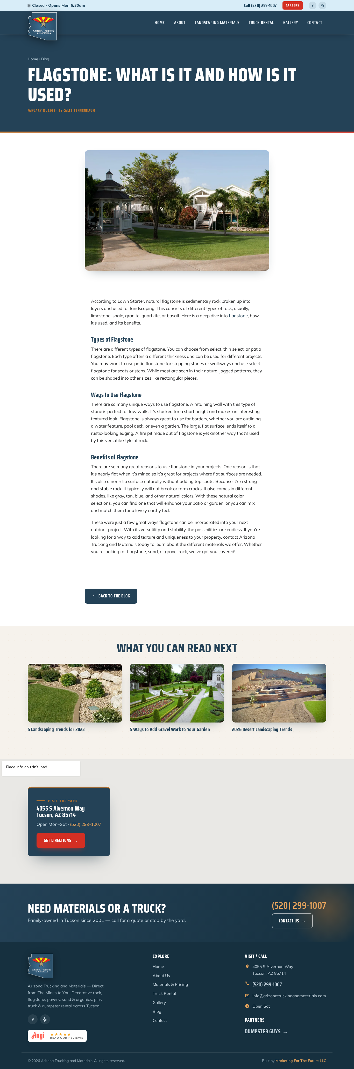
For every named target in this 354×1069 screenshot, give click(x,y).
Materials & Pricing (170, 984)
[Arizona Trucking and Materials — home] (42, 22)
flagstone (238, 315)
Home (160, 22)
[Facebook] (312, 5)
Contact (314, 22)
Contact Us (292, 921)
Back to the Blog (111, 596)
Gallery (290, 22)
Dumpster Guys (266, 1031)
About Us (161, 975)
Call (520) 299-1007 (260, 5)
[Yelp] (322, 5)
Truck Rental (261, 22)
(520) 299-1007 (85, 824)
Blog (45, 58)
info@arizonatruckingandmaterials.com (289, 995)
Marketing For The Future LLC (300, 1060)
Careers (292, 5)
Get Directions (61, 840)
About (180, 22)
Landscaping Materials (217, 22)
